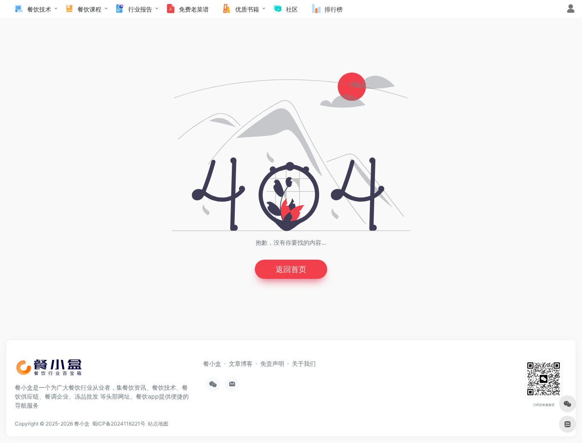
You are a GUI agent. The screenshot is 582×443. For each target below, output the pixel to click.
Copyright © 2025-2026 (44, 423)
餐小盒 (212, 363)
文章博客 (241, 363)
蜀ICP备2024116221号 (120, 423)
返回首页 (291, 269)
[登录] (570, 9)
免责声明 (272, 363)
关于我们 (304, 363)
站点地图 (159, 423)
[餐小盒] (53, 370)
